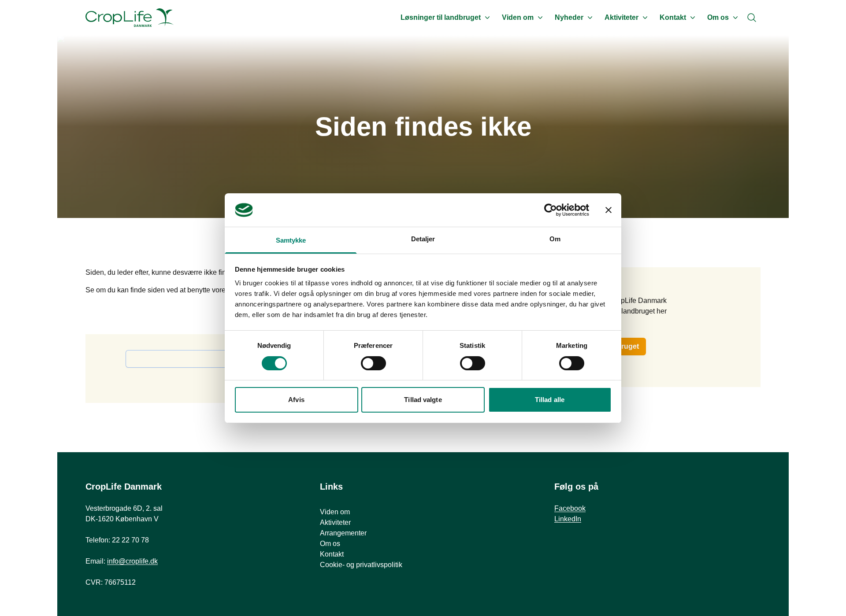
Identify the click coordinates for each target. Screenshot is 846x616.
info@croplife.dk (132, 561)
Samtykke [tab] (291, 240)
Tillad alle (549, 399)
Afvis (296, 399)
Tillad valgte (423, 399)
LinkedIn (567, 519)
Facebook (570, 508)
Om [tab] (554, 239)
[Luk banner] (608, 210)
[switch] (373, 363)
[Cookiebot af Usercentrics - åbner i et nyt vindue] (550, 210)
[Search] (752, 18)
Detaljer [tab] (423, 239)
